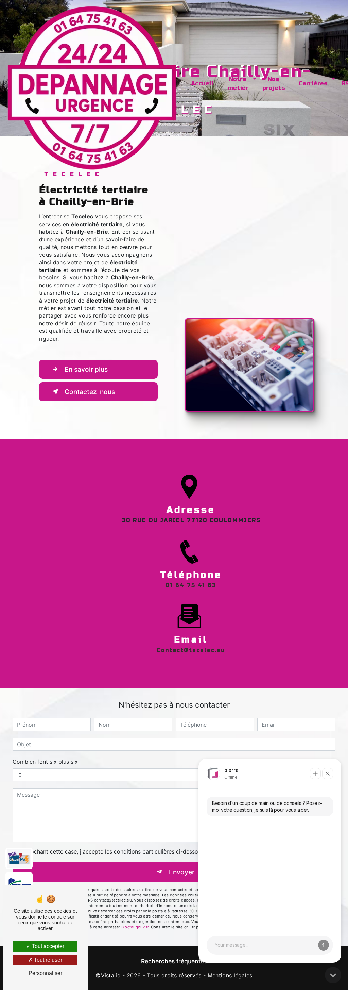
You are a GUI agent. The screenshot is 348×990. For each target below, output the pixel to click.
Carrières (313, 83)
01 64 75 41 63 (191, 585)
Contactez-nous (90, 392)
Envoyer (181, 872)
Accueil (202, 83)
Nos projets (273, 84)
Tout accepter (47, 946)
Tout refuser (47, 960)
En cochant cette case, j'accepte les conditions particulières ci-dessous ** (115, 851)
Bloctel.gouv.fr (135, 927)
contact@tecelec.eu (191, 650)
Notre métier (237, 84)
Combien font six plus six (45, 761)
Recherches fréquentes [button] (174, 961)
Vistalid (111, 975)
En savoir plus (86, 369)
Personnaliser (45, 973)
